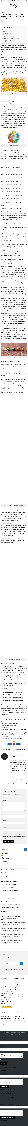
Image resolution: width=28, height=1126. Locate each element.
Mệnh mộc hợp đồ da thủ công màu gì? (13, 694)
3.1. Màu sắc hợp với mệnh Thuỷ (10, 40)
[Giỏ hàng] (26, 5)
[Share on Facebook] (8, 744)
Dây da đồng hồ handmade (8, 884)
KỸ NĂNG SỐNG (5, 864)
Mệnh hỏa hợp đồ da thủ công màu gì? (13, 697)
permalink (24, 749)
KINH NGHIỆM (4, 861)
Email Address (4, 1073)
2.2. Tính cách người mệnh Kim (10, 36)
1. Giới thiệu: (5, 31)
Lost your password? (11, 1067)
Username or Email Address (7, 1039)
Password (2, 1046)
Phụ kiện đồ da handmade (8, 893)
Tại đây (25, 710)
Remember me (6, 1060)
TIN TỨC (3, 872)
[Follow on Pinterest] (22, 995)
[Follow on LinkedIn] (24, 995)
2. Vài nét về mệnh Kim (7, 33)
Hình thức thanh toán (6, 1020)
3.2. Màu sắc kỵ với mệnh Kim (10, 41)
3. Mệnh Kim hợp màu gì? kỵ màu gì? (10, 38)
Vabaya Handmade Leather (18, 23)
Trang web (5, 827)
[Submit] (25, 849)
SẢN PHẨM (4, 867)
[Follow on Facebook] (16, 995)
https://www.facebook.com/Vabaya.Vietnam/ (13, 729)
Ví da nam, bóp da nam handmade (10, 904)
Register (2, 1067)
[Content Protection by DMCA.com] (7, 1006)
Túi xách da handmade (7, 901)
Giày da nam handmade (7, 887)
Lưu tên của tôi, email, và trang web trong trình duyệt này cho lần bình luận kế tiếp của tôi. (14, 836)
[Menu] (2, 5)
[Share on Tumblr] (19, 744)
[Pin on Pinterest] (14, 744)
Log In (1, 1089)
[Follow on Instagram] (19, 995)
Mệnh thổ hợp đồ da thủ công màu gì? (13, 692)
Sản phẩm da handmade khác (9, 896)
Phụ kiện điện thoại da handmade (10, 890)
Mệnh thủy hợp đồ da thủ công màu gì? (13, 700)
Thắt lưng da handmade (7, 898)
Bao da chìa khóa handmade (9, 881)
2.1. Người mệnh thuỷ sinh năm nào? (11, 35)
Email (4, 820)
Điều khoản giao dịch (6, 1018)
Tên (4, 813)
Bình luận (5, 800)
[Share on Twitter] (11, 744)
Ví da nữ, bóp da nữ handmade (9, 907)
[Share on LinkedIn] (16, 744)
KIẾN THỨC (4, 858)
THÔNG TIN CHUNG (6, 869)
